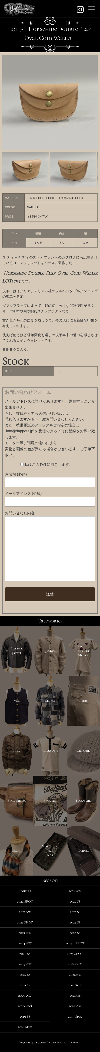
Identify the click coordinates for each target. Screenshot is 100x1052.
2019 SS (25, 1016)
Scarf (16, 850)
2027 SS (25, 975)
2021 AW (75, 891)
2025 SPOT (75, 954)
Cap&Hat (83, 750)
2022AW (25, 912)
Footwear (83, 800)
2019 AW (75, 1006)
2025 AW (25, 964)
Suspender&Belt (50, 850)
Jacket (50, 650)
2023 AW (24, 933)
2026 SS (24, 954)
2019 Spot (75, 1016)
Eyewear (50, 800)
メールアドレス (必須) (23, 494)
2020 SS (75, 995)
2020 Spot (25, 1006)
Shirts (50, 700)
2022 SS (75, 901)
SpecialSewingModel (83, 650)
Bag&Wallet (16, 800)
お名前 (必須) (16, 474)
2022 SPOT (25, 901)
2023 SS (75, 912)
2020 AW (25, 995)
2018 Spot (25, 1027)
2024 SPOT (75, 943)
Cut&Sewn (50, 750)
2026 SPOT (75, 964)
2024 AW (25, 943)
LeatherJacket (17, 650)
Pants (83, 700)
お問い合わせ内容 (20, 513)
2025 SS (75, 933)
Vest (17, 700)
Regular (24, 891)
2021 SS (25, 985)
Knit (16, 750)
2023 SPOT (25, 922)
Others (83, 850)
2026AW (75, 975)
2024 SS (75, 922)
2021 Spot (75, 985)
